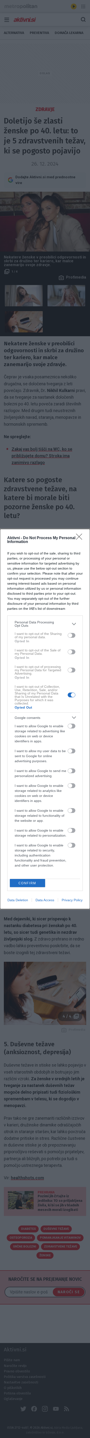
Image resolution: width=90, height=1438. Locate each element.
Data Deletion (17, 900)
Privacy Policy (72, 900)
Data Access (45, 900)
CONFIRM (27, 883)
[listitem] (45, 624)
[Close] (80, 538)
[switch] (71, 635)
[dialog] (45, 719)
